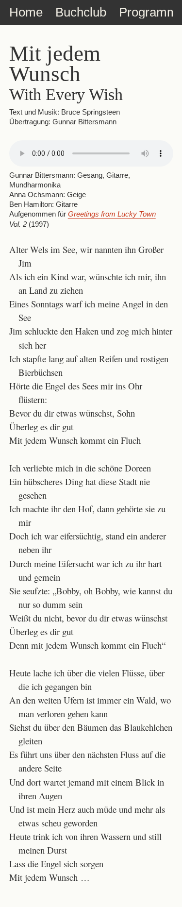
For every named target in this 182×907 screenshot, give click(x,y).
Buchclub (80, 12)
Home (26, 12)
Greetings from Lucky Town (112, 214)
